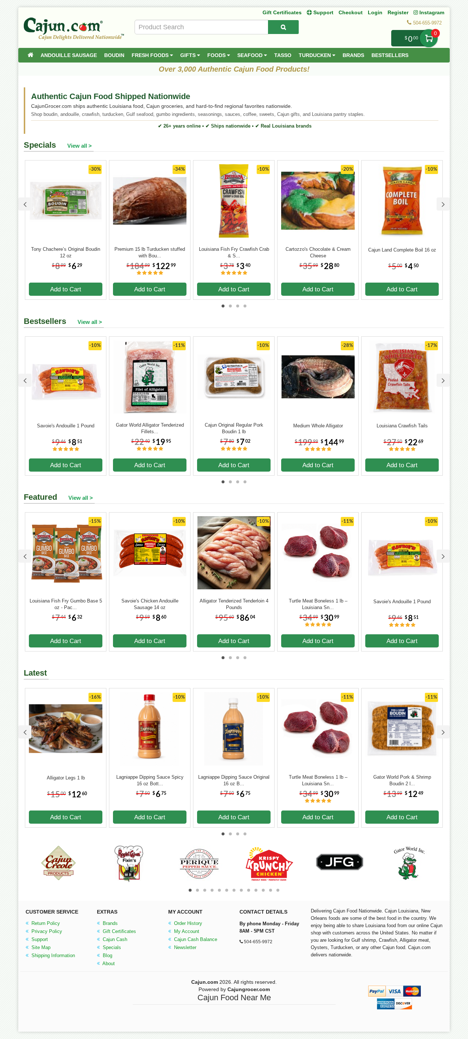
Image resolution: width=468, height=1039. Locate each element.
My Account (186, 931)
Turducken (315, 55)
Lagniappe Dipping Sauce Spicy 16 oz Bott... (150, 780)
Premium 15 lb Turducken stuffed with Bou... (149, 252)
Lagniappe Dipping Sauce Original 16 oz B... (233, 780)
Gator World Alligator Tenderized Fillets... (150, 428)
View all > (79, 146)
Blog (106, 955)
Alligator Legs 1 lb (66, 778)
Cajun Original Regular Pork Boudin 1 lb (234, 428)
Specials (111, 947)
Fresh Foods (151, 55)
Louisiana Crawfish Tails (402, 425)
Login (375, 12)
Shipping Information (52, 955)
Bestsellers (389, 55)
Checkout (351, 12)
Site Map (40, 947)
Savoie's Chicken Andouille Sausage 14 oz (149, 604)
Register (398, 12)
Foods (217, 55)
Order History (187, 923)
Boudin (114, 55)
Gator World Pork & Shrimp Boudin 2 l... (402, 780)
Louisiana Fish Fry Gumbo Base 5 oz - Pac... (66, 604)
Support (39, 939)
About (108, 963)
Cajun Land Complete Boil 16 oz (402, 250)
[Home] (30, 55)
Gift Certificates (282, 12)
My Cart (429, 38)
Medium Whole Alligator (318, 425)
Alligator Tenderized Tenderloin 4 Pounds (234, 604)
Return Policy (45, 923)
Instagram (431, 12)
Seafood (250, 55)
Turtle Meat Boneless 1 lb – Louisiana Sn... (318, 604)
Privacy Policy (46, 931)
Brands (353, 55)
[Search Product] (283, 27)
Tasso (282, 55)
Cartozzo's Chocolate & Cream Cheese (318, 252)
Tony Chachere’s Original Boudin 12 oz (65, 252)
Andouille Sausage (69, 55)
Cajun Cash (114, 939)
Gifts (188, 55)
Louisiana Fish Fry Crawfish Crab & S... (234, 252)
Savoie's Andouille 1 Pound (65, 425)
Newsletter (184, 947)
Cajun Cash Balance (195, 939)
